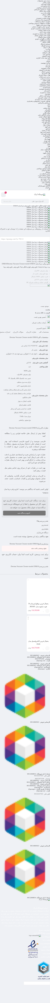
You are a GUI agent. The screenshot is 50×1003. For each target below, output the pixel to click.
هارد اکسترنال (46, 73)
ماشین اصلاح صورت (44, 175)
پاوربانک (47, 66)
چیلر (48, 104)
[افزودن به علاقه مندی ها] (43, 611)
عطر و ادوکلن (46, 170)
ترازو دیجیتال (46, 163)
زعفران (47, 187)
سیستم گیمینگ (45, 46)
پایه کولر (47, 127)
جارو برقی (47, 91)
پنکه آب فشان (46, 130)
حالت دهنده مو (45, 179)
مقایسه (47, 309)
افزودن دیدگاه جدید (23, 513)
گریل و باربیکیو (45, 158)
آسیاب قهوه (46, 153)
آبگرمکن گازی (46, 120)
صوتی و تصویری (45, 92)
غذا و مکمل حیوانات (44, 30)
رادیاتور (48, 129)
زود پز (48, 148)
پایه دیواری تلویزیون (44, 97)
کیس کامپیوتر (46, 56)
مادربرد (48, 49)
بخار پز (48, 160)
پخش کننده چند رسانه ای (42, 99)
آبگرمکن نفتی (46, 122)
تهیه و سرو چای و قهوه (43, 25)
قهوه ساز (47, 139)
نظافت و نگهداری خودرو (42, 39)
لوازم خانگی (46, 2)
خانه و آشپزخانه (45, 6)
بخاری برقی (46, 125)
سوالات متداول (45, 950)
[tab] (44, 332)
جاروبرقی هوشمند (44, 89)
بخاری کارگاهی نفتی (44, 115)
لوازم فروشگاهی (45, 40)
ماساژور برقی (46, 182)
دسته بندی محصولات (43, 1)
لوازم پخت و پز (45, 13)
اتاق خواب (47, 16)
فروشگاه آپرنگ (45, 937)
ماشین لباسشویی (45, 84)
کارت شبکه (46, 47)
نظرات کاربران (31, 332)
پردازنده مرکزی (45, 78)
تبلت (48, 59)
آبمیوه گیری (46, 135)
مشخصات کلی (44, 332)
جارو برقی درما (8, 267)
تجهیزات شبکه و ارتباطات (42, 21)
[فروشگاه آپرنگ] (39, 195)
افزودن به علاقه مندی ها (42, 313)
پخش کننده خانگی (44, 96)
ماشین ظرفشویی (44, 85)
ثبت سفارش (46, 947)
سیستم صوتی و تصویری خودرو (40, 28)
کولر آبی (47, 110)
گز (49, 189)
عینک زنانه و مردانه (44, 177)
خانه (48, 206)
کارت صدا (47, 51)
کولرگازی (47, 111)
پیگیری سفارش (45, 957)
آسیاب (48, 155)
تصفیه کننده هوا (45, 132)
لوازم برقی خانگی (44, 11)
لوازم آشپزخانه (45, 4)
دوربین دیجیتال (45, 71)
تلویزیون (47, 94)
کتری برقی (46, 156)
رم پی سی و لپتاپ (44, 77)
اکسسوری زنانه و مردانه (42, 20)
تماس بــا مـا (46, 940)
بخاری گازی (46, 113)
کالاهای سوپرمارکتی (44, 186)
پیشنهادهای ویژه (45, 943)
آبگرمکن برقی (45, 118)
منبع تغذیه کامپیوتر (44, 70)
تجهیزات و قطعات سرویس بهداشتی (39, 23)
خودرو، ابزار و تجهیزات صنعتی (41, 27)
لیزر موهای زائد (45, 180)
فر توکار (47, 151)
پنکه (49, 106)
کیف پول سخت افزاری (43, 58)
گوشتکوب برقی (45, 149)
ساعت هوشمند (45, 63)
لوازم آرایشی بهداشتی (43, 8)
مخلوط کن (46, 161)
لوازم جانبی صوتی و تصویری (41, 33)
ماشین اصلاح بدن (45, 174)
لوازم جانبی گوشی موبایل (42, 35)
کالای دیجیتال (46, 14)
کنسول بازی (46, 54)
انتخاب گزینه (47, 611)
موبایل (48, 61)
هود (49, 146)
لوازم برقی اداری (45, 32)
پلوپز (48, 144)
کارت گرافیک (46, 52)
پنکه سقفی (46, 108)
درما (46, 267)
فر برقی (47, 165)
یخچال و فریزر (45, 82)
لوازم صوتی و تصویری (43, 18)
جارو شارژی (46, 87)
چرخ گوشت (46, 142)
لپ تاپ (48, 65)
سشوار (48, 172)
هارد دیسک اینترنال (44, 75)
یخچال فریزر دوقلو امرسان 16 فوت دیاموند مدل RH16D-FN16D (38, 606)
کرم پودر (47, 184)
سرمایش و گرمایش (44, 103)
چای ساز (47, 167)
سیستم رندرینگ (45, 44)
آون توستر (47, 141)
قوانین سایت (46, 953)
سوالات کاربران (18, 332)
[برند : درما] (25, 294)
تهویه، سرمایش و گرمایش (42, 9)
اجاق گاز (47, 137)
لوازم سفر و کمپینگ (44, 37)
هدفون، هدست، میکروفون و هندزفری (38, 101)
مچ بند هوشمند (45, 68)
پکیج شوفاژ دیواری (44, 116)
